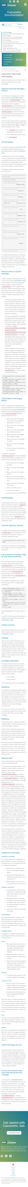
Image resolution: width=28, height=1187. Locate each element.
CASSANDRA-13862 (7, 620)
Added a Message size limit (10, 48)
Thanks (13, 1170)
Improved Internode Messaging (10, 71)
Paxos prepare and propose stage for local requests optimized (14, 44)
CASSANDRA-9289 (16, 1080)
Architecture (11, 69)
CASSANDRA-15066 (19, 281)
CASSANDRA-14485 (16, 98)
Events (13, 1168)
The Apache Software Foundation (13, 1177)
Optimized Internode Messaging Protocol (13, 34)
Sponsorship (13, 1175)
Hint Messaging (7, 40)
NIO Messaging (7, 35)
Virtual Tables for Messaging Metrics (12, 38)
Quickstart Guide (14, 1132)
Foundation (13, 1166)
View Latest (19, 59)
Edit (25, 70)
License (13, 1169)
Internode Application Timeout (11, 42)
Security (13, 1172)
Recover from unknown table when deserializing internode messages (12, 50)
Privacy (13, 1173)
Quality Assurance (7, 46)
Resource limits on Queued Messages (12, 37)
